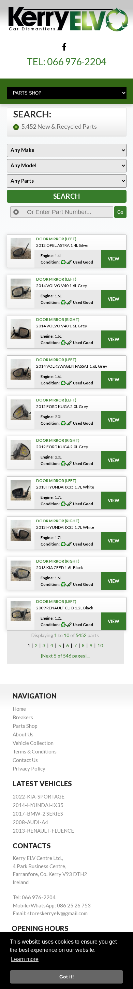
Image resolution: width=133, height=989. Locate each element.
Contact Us (25, 760)
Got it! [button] (66, 976)
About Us (23, 734)
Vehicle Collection (33, 743)
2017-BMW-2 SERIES (38, 813)
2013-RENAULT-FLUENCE (43, 831)
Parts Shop (25, 726)
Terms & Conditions (35, 751)
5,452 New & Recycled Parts (59, 126)
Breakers (23, 717)
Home (19, 709)
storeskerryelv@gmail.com (57, 913)
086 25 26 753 (74, 905)
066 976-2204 (76, 61)
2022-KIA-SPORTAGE (38, 796)
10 (100, 645)
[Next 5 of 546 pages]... (65, 656)
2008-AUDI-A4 (30, 822)
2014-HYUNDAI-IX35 (38, 805)
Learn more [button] (25, 959)
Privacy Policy (29, 768)
